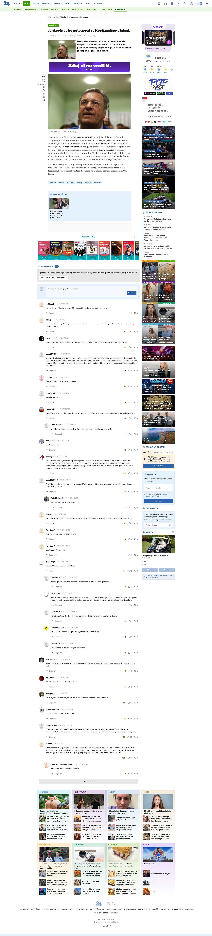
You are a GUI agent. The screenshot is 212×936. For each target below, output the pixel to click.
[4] (56, 250)
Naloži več (88, 781)
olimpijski (52, 183)
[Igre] (165, 3)
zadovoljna (80, 792)
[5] (68, 250)
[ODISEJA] (88, 237)
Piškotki (73, 909)
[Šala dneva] (169, 525)
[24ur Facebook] (108, 903)
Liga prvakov (30, 9)
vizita (112, 792)
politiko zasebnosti (153, 496)
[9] (116, 250)
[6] (80, 250)
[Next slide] (136, 237)
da (145, 562)
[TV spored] (172, 3)
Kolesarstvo (92, 9)
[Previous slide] (133, 237)
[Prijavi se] (191, 3)
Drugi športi (120, 9)
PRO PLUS (45, 909)
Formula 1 (44, 9)
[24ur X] (113, 903)
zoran (79, 183)
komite (61, 183)
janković (87, 183)
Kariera (53, 909)
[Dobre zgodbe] (159, 3)
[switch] (200, 3)
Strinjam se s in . (157, 495)
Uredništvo (35, 909)
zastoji (158, 452)
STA (44, 81)
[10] (128, 250)
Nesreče (147, 452)
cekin (146, 792)
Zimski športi (106, 9)
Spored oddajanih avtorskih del (181, 909)
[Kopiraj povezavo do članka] (44, 100)
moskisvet (45, 845)
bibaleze (44, 792)
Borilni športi (77, 9)
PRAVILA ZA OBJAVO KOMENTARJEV (53, 277)
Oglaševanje (23, 909)
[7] (92, 250)
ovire (169, 452)
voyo (146, 845)
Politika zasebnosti (114, 909)
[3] (44, 250)
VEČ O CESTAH (158, 466)
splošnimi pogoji (161, 494)
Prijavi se (131, 293)
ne (145, 565)
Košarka (65, 9)
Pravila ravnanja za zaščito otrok (151, 909)
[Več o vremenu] (171, 69)
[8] (104, 250)
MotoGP (54, 9)
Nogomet (18, 9)
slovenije (70, 183)
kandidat (97, 183)
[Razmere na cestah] (178, 3)
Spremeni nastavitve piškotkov (91, 909)
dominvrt (79, 845)
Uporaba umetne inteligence (106, 913)
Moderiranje (63, 909)
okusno (113, 845)
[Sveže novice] (49, 17)
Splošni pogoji (130, 909)
